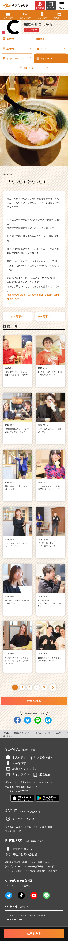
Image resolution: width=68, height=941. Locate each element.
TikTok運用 (30, 870)
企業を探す (19, 763)
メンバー (52, 48)
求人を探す (19, 757)
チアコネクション (13, 870)
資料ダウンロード (13, 866)
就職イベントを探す (24, 768)
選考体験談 (25, 782)
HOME (6, 733)
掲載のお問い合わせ (24, 854)
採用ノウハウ (44, 862)
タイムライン (46, 58)
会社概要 (9, 827)
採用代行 (52, 870)
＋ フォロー (31, 29)
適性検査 (45, 774)
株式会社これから (21, 733)
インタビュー (18, 58)
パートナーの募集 (37, 915)
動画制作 (41, 870)
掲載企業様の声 (12, 862)
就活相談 (9, 786)
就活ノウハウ (11, 782)
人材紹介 (50, 866)
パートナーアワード (14, 919)
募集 (52, 38)
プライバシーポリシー (15, 831)
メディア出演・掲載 (42, 827)
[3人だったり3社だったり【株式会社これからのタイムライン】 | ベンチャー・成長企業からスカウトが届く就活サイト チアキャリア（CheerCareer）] (15, 5)
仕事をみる (34, 700)
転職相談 (20, 786)
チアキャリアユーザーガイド (18, 791)
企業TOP (18, 38)
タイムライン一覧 (42, 733)
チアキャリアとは (23, 818)
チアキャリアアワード (15, 915)
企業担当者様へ (22, 848)
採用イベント (28, 862)
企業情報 (18, 48)
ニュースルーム (23, 827)
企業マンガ (35, 67)
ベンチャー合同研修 (34, 866)
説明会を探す (45, 757)
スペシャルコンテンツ (43, 782)
